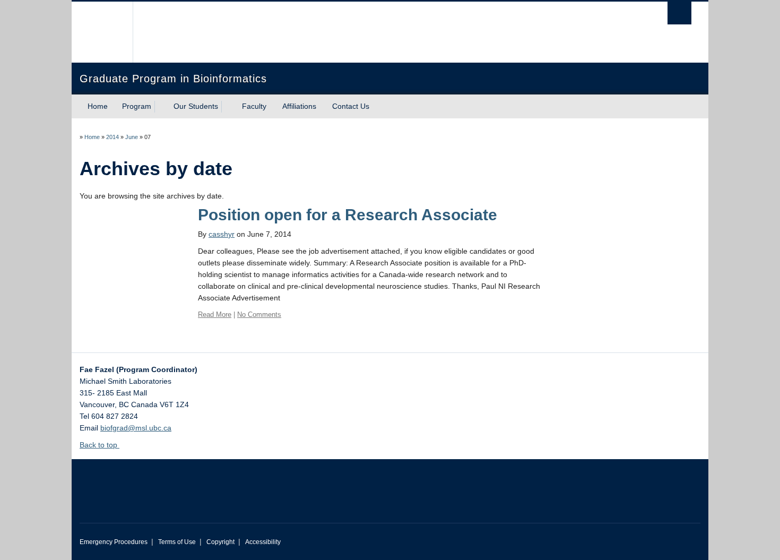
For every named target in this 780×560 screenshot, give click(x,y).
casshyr (222, 234)
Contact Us (350, 106)
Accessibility (263, 542)
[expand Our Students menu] (227, 107)
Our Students (196, 106)
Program (136, 106)
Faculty (254, 106)
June (131, 137)
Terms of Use (177, 542)
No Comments (259, 314)
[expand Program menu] (160, 107)
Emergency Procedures (114, 542)
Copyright (220, 542)
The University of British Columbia (102, 32)
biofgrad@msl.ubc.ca (135, 428)
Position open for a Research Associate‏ (347, 214)
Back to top (99, 445)
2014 (112, 137)
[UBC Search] (679, 13)
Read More (214, 314)
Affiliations (299, 106)
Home (98, 106)
